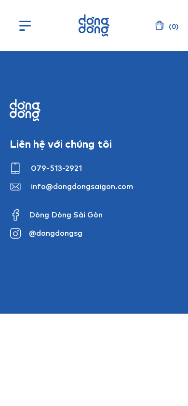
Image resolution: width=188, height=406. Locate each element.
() (172, 26)
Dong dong (25, 110)
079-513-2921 (56, 168)
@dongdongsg (55, 233)
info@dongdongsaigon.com (82, 186)
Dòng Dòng (94, 25)
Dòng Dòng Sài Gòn (66, 214)
